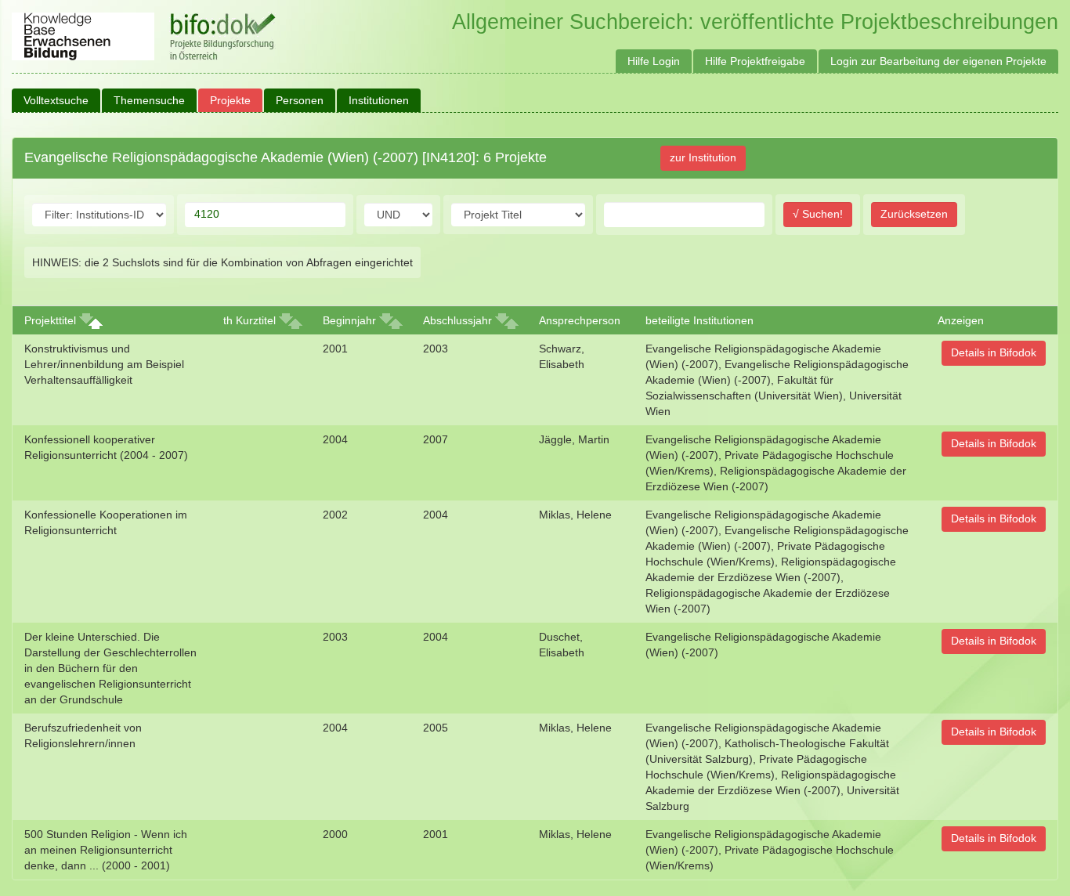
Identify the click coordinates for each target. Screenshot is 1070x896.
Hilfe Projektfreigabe (755, 61)
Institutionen (379, 100)
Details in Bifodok (993, 352)
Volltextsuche (56, 100)
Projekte (230, 100)
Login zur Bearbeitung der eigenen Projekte (938, 61)
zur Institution (703, 157)
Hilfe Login (653, 61)
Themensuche (149, 100)
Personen (300, 100)
